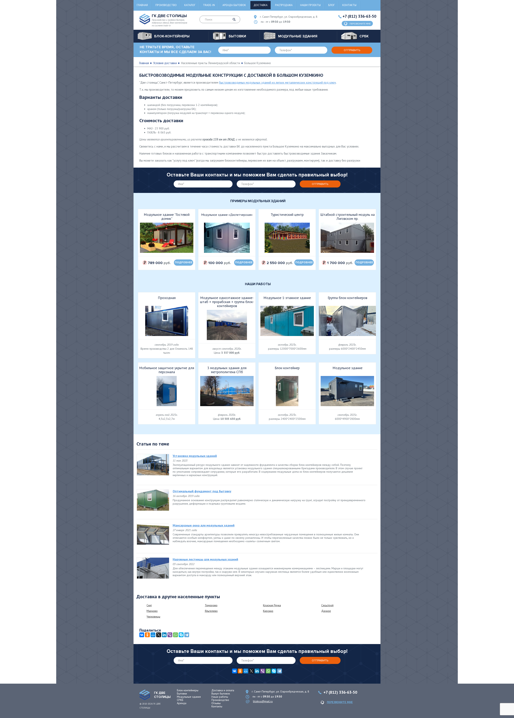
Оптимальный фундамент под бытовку (202, 491)
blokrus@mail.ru (263, 701)
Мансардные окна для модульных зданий (204, 525)
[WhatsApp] (175, 634)
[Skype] (181, 634)
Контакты (349, 5)
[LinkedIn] (164, 634)
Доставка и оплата (222, 690)
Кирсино (268, 611)
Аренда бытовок (234, 5)
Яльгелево (211, 611)
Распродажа (284, 5)
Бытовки (182, 693)
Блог (331, 5)
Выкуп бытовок (220, 693)
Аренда (181, 703)
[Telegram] (186, 634)
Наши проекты (310, 5)
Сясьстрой (327, 605)
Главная (142, 5)
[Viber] (169, 634)
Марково (152, 611)
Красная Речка (272, 605)
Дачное (326, 611)
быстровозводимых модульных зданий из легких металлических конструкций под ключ (277, 82)
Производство (166, 5)
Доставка (260, 5)
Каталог (189, 5)
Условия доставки (165, 63)
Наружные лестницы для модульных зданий (205, 559)
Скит (149, 605)
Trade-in (209, 5)
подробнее (183, 262)
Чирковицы (153, 616)
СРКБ (180, 700)
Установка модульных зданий (195, 456)
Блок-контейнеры (187, 690)
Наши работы (219, 696)
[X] (158, 634)
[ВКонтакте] (141, 634)
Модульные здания (189, 696)
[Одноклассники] (147, 634)
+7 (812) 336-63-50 (359, 16)
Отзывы (216, 703)
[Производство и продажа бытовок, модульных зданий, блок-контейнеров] (145, 695)
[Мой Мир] (153, 634)
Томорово (211, 605)
